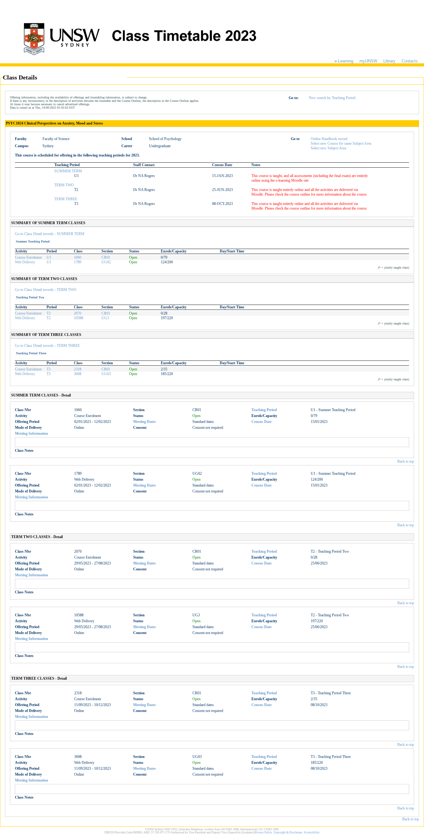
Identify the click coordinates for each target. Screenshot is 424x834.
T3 (49, 369)
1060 (77, 257)
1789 (77, 262)
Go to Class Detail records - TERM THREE (47, 345)
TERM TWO (64, 185)
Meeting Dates (144, 421)
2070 (77, 313)
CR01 (105, 257)
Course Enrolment (28, 257)
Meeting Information (31, 433)
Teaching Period (264, 410)
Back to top (405, 461)
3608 (77, 374)
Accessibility (312, 832)
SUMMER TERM (68, 171)
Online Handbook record (329, 139)
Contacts (410, 61)
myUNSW (368, 61)
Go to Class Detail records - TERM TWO (45, 290)
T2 (49, 313)
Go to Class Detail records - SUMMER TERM (49, 234)
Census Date (261, 421)
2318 (77, 369)
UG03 (106, 374)
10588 (78, 318)
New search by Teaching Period (332, 98)
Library (389, 61)
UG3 (105, 318)
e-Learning (344, 61)
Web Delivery (25, 262)
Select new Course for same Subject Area (341, 143)
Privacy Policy (263, 832)
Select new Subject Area (328, 148)
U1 (49, 257)
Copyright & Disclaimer (287, 832)
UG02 (106, 262)
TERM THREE (65, 199)
